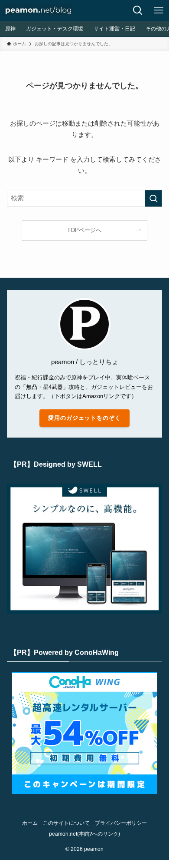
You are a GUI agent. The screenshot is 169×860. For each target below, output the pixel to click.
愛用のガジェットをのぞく (84, 418)
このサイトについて (66, 823)
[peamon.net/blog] (38, 10)
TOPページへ (84, 230)
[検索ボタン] (137, 10)
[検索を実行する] (153, 198)
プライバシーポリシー (121, 823)
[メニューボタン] (158, 10)
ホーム (30, 823)
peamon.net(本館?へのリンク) (84, 834)
